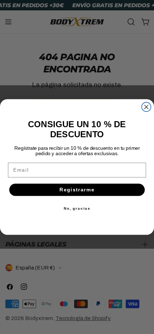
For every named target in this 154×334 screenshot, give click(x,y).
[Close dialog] (146, 106)
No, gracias (77, 208)
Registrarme (77, 189)
